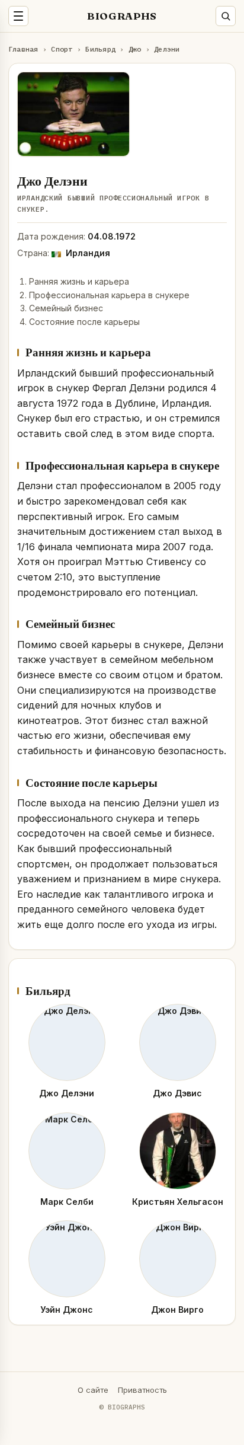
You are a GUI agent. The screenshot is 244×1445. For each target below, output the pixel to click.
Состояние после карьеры (84, 322)
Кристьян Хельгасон (177, 1202)
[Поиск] (226, 16)
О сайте (93, 1390)
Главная (23, 48)
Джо (135, 48)
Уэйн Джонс (66, 1309)
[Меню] (18, 16)
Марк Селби (67, 1202)
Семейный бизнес (66, 308)
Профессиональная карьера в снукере (109, 295)
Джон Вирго (177, 1309)
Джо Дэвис (177, 1093)
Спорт (61, 48)
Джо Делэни (66, 1093)
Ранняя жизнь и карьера (79, 281)
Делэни (166, 48)
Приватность (142, 1390)
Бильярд (100, 48)
